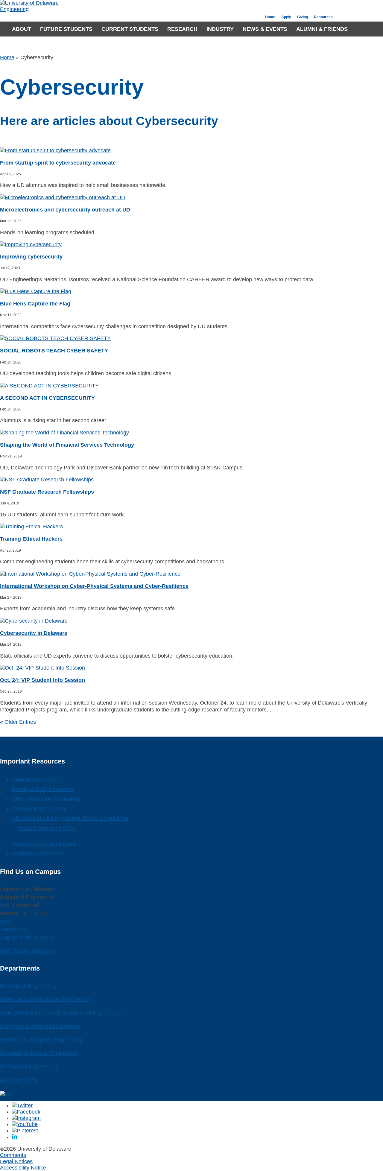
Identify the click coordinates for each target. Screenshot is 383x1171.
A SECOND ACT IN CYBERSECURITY (47, 398)
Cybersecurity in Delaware (33, 633)
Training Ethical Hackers (31, 539)
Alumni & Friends (322, 29)
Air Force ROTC (19, 1080)
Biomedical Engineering (28, 986)
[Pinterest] (25, 1131)
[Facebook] (26, 1112)
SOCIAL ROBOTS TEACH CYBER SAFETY (54, 351)
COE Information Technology (46, 799)
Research (182, 29)
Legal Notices (16, 1161)
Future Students (66, 29)
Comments (13, 1155)
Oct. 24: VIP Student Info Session (42, 680)
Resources (323, 17)
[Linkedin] (14, 1137)
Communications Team (39, 809)
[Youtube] (25, 1124)
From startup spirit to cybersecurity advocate (58, 163)
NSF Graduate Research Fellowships (47, 492)
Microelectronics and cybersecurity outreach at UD (65, 210)
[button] (358, 29)
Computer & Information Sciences (40, 1026)
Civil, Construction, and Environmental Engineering (60, 1013)
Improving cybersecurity (31, 257)
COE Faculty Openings (27, 951)
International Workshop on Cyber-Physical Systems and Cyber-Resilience (94, 586)
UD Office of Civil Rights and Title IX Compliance (70, 818)
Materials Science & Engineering (39, 1053)
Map (5, 921)
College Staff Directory (27, 938)
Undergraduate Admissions (44, 844)
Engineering (14, 9)
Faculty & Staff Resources (43, 789)
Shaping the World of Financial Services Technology (67, 445)
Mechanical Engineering (28, 1067)
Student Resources (35, 780)
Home (270, 17)
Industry (220, 29)
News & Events (265, 29)
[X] (22, 1105)
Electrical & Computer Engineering (41, 1040)
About (21, 29)
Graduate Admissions (37, 854)
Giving (302, 17)
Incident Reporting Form (47, 828)
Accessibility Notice (23, 1168)
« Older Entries (18, 722)
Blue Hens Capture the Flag (35, 304)
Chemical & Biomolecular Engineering (45, 999)
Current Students (129, 29)
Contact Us (13, 930)
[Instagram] (26, 1118)
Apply (286, 17)
